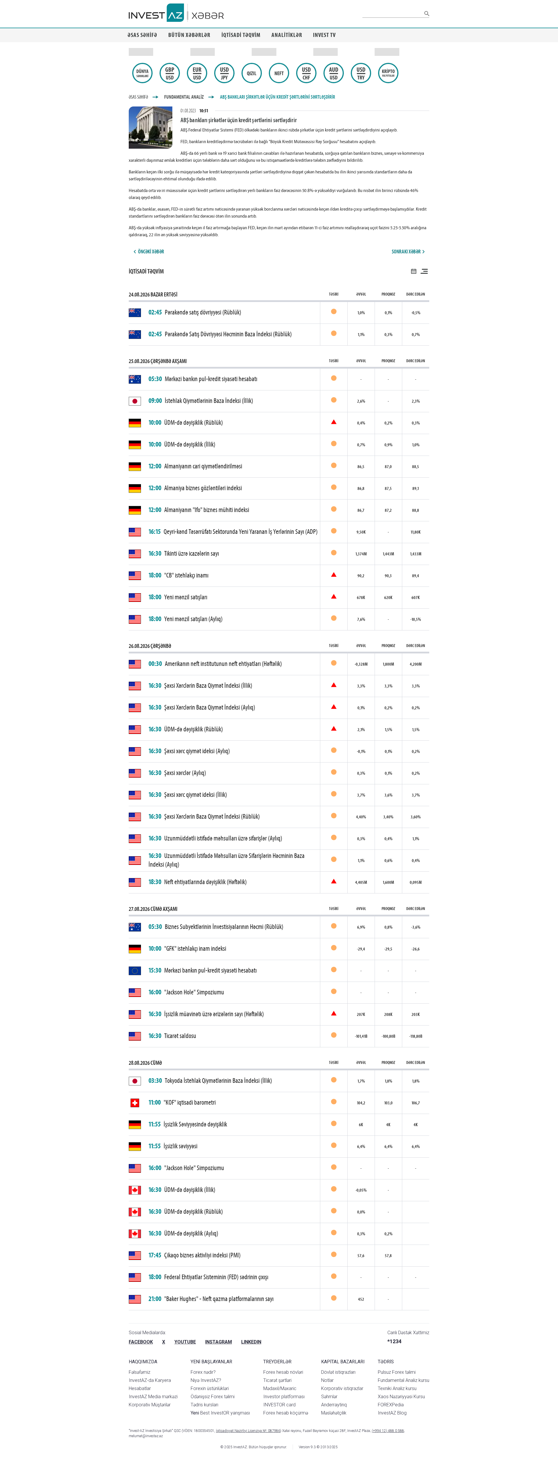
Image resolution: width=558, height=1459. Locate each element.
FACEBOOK (141, 1342)
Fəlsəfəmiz (139, 1372)
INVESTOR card (279, 1405)
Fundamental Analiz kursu (403, 1380)
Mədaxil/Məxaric (279, 1388)
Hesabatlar (140, 1388)
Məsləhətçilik (333, 1413)
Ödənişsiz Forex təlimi (213, 1396)
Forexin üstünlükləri (210, 1388)
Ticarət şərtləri (277, 1380)
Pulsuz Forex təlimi (397, 1372)
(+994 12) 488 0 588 (388, 1431)
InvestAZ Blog (392, 1413)
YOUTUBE (185, 1342)
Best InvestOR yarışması (220, 1413)
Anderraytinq (334, 1405)
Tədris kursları (204, 1405)
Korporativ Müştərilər (150, 1405)
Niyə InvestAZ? (206, 1380)
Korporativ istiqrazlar (342, 1388)
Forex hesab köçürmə (285, 1413)
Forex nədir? (203, 1372)
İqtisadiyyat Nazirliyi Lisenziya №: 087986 (248, 1431)
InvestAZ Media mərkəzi (153, 1396)
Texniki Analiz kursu (397, 1388)
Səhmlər (329, 1396)
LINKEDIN (251, 1342)
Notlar (327, 1380)
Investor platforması (284, 1396)
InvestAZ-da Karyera (150, 1380)
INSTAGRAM (218, 1342)
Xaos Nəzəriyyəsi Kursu (401, 1396)
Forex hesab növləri (283, 1372)
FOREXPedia (391, 1405)
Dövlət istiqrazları (338, 1372)
